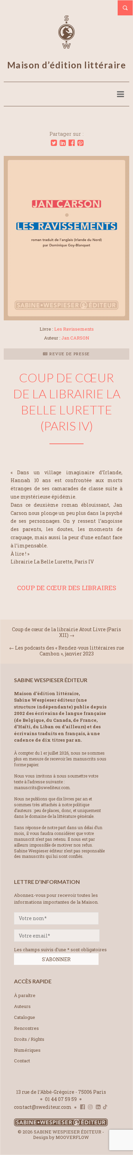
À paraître (24, 995)
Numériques (27, 1050)
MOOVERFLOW (72, 1137)
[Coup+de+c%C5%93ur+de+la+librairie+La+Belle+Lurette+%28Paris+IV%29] (54, 143)
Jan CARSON (75, 338)
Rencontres (26, 1028)
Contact (22, 1061)
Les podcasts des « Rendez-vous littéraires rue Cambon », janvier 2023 (69, 651)
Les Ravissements (74, 329)
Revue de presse (69, 353)
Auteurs (22, 1006)
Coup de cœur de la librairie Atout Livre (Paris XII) (66, 632)
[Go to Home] (61, 1124)
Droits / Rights (29, 1039)
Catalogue (24, 1017)
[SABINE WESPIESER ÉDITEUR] (66, 45)
